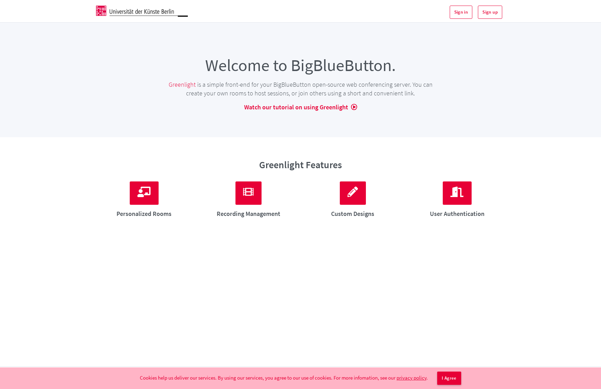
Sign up (490, 12)
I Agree (449, 378)
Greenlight (182, 84)
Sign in (461, 12)
